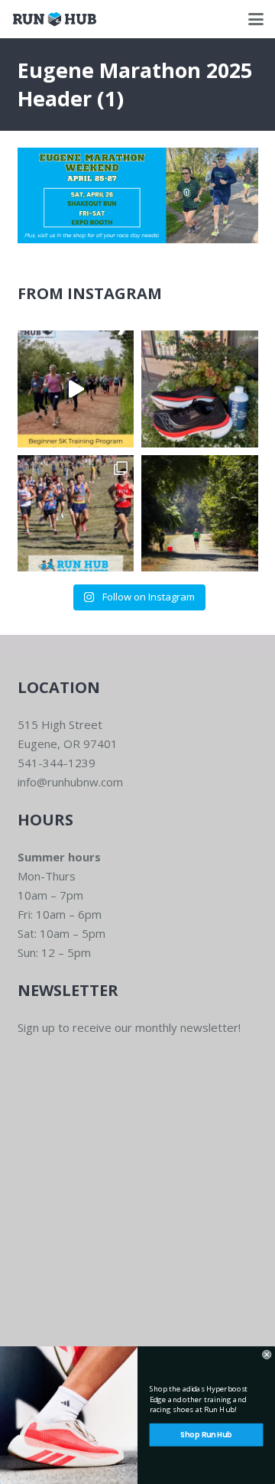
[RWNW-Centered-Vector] (54, 19)
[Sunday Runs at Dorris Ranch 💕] (199, 513)
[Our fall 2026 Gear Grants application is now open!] (76, 513)
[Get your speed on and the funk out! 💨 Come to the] (199, 388)
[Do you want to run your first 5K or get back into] (76, 388)
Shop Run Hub (205, 1435)
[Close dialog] (266, 1354)
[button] (256, 19)
